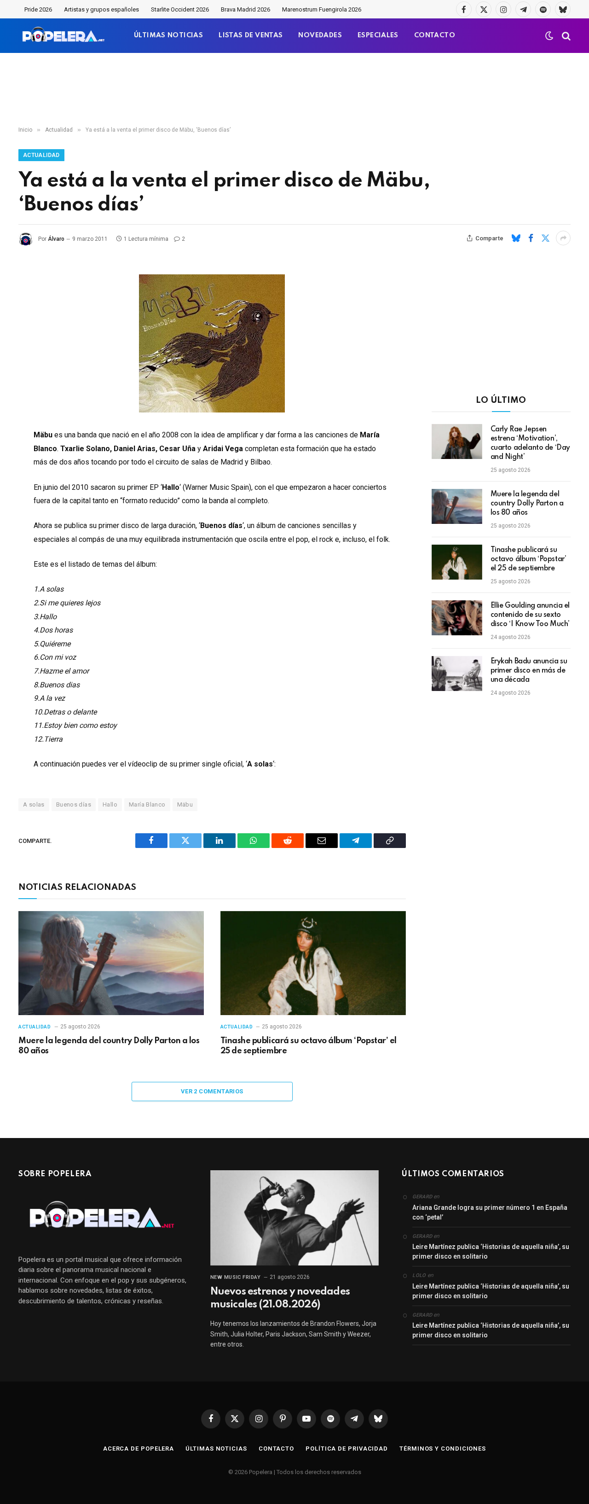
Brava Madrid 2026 (245, 9)
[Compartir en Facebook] (530, 238)
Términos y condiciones (442, 1448)
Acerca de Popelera (138, 1448)
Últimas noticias (216, 1448)
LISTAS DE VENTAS (251, 35)
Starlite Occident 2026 (180, 9)
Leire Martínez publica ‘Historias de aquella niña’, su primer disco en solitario (490, 1251)
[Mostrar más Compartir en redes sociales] (563, 238)
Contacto (276, 1448)
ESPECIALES (378, 35)
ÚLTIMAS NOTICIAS (168, 35)
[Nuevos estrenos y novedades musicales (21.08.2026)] (294, 1217)
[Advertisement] (294, 89)
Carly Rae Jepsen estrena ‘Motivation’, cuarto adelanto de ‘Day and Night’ (530, 443)
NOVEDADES (320, 35)
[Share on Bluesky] (516, 238)
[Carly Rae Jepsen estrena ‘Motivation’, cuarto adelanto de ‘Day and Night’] (457, 441)
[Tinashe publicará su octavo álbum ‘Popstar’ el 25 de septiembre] (313, 963)
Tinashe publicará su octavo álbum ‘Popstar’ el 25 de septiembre (308, 1046)
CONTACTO (434, 35)
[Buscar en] (565, 35)
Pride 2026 (38, 9)
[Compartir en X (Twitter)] (545, 238)
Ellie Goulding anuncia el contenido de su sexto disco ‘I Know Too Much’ (530, 615)
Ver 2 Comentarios (212, 1091)
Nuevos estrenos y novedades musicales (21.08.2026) (280, 1298)
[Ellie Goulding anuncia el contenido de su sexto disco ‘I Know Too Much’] (457, 617)
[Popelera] (64, 35)
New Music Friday (235, 1277)
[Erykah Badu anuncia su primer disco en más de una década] (457, 673)
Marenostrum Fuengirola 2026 (321, 9)
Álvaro (56, 239)
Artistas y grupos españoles (101, 9)
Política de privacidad (347, 1448)
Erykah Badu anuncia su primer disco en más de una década (529, 671)
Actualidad (41, 155)
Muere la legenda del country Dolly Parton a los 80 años (108, 1046)
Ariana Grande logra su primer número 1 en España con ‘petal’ (489, 1212)
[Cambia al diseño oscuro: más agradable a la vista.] (549, 36)
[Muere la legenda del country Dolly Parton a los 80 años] (111, 963)
